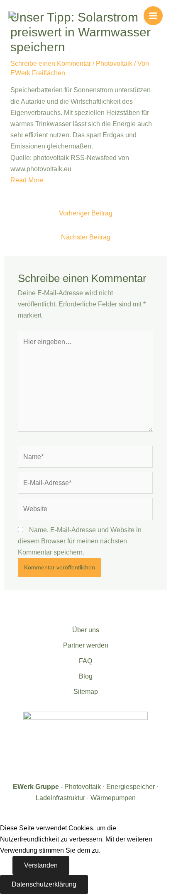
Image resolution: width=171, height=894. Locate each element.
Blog (86, 676)
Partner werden (85, 645)
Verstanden (41, 865)
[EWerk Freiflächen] (18, 15)
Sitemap (85, 691)
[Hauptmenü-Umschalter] (153, 15)
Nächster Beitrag (85, 237)
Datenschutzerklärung (44, 884)
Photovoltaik (114, 63)
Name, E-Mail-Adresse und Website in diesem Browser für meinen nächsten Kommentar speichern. (80, 541)
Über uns (85, 629)
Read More (26, 180)
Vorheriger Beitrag (85, 213)
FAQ (85, 661)
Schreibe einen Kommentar (50, 63)
